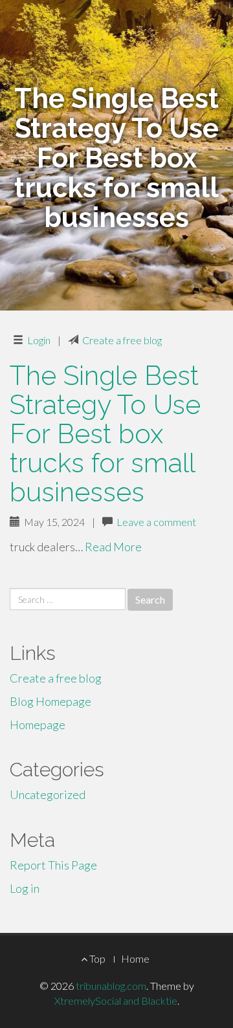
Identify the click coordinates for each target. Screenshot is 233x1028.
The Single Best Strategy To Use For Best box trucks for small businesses (105, 434)
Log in (24, 888)
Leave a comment (156, 522)
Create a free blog (122, 340)
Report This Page (53, 865)
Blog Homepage (50, 701)
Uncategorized (47, 794)
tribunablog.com (111, 985)
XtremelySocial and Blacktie (115, 1000)
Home (135, 958)
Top (96, 958)
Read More (113, 547)
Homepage (37, 724)
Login (38, 340)
